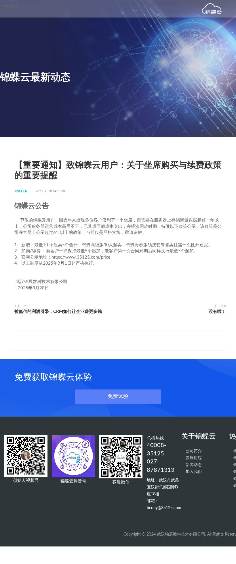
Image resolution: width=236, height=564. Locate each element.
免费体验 (118, 396)
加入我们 (194, 472)
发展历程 (194, 458)
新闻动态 (194, 465)
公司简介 (194, 451)
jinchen (20, 191)
